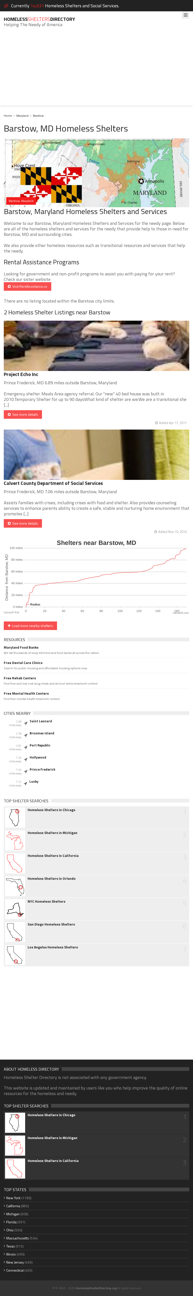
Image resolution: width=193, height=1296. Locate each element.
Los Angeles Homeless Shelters (53, 947)
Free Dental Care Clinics (23, 662)
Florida (11, 1222)
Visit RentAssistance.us (29, 286)
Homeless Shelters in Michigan (52, 832)
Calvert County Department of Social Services (53, 483)
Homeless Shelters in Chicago (51, 810)
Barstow (38, 115)
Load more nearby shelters (32, 625)
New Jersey (15, 1262)
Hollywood (38, 757)
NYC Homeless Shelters (46, 901)
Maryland (22, 115)
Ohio (10, 1230)
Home (8, 115)
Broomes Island (42, 733)
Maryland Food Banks (21, 647)
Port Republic (40, 745)
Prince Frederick (42, 769)
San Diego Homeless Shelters (51, 924)
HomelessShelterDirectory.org (96, 1288)
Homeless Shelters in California (53, 855)
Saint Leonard (41, 721)
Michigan (13, 1214)
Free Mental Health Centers (26, 693)
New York (13, 1197)
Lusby (33, 781)
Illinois (11, 1254)
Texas (10, 1246)
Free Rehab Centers (20, 678)
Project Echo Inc (21, 374)
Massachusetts (17, 1238)
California (13, 1205)
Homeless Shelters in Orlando (52, 878)
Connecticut (15, 1270)
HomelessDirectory (39, 19)
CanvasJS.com (181, 613)
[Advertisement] (96, 70)
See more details (24, 414)
